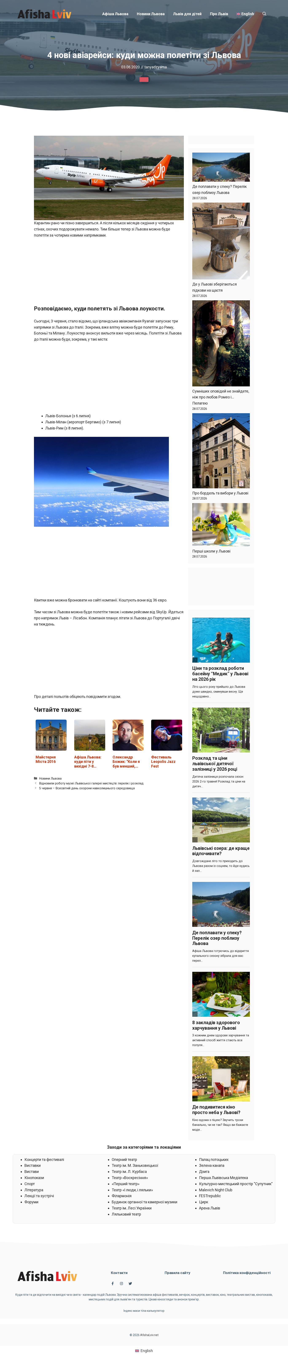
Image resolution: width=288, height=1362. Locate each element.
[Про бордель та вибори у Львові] (221, 451)
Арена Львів (209, 1208)
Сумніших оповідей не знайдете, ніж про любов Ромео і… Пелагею (220, 397)
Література (33, 1190)
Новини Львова (151, 14)
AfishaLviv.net (149, 1335)
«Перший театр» (125, 1184)
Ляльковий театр (126, 1214)
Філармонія (122, 1196)
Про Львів (219, 14)
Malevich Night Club (215, 1190)
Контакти (119, 1273)
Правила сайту (177, 1273)
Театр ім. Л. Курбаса (129, 1171)
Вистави (31, 1171)
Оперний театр (124, 1159)
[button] (264, 14)
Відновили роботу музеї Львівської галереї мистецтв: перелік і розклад (91, 783)
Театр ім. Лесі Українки (132, 1208)
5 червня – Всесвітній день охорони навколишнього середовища (87, 788)
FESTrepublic (210, 1196)
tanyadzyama (155, 67)
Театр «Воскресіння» (130, 1177)
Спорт (29, 1184)
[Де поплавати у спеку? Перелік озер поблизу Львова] (221, 168)
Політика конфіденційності (247, 1273)
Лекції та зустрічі (39, 1196)
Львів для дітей (187, 14)
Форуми (31, 1202)
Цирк (203, 1202)
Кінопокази (34, 1177)
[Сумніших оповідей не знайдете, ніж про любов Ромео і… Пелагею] (221, 344)
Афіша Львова (115, 14)
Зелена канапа (211, 1165)
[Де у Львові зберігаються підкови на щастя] (221, 242)
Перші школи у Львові (211, 551)
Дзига (204, 1171)
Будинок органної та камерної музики (144, 1202)
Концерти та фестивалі (44, 1159)
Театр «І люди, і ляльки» (132, 1190)
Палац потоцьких (214, 1159)
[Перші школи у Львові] (221, 525)
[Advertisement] (109, 273)
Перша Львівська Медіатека (223, 1177)
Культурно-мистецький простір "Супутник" (236, 1184)
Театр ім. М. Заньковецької (135, 1165)
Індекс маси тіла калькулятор (144, 1310)
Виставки (32, 1165)
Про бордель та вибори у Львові (220, 493)
